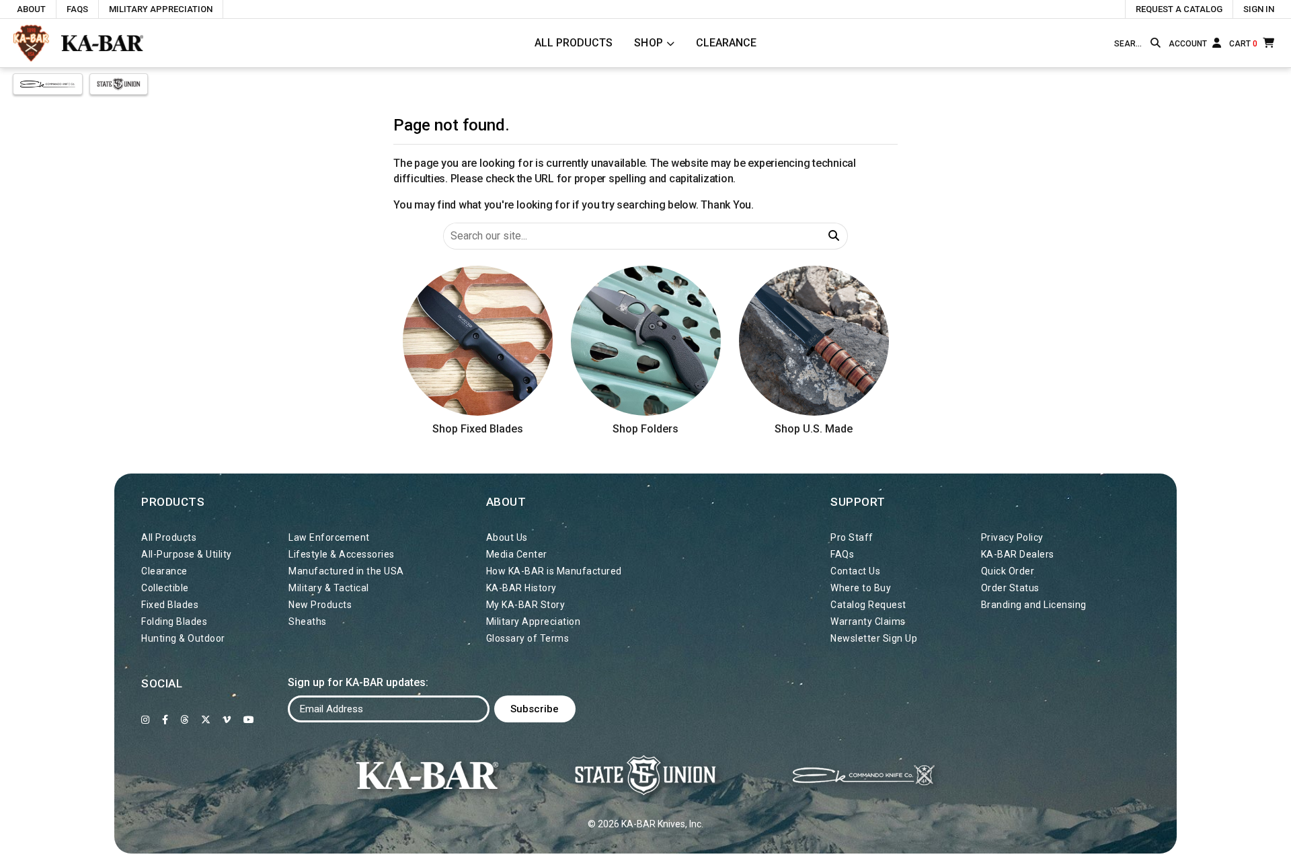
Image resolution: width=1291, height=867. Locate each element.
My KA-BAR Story (525, 604)
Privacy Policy (1012, 537)
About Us (507, 537)
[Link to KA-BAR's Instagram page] (145, 720)
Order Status (1010, 587)
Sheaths (307, 621)
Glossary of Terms (528, 638)
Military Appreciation (160, 9)
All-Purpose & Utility (186, 554)
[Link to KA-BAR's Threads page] (184, 720)
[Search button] (1155, 43)
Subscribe (534, 709)
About (31, 9)
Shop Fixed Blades (477, 428)
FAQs (77, 9)
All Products (574, 42)
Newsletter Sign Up (873, 638)
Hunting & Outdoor (183, 638)
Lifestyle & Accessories (341, 554)
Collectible (165, 587)
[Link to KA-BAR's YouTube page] (249, 720)
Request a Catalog (1179, 9)
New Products (320, 604)
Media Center (516, 554)
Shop (649, 42)
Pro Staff (851, 537)
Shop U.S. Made (814, 428)
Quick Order (1008, 571)
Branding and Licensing (1034, 604)
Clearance (726, 42)
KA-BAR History (521, 587)
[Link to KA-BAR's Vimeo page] (227, 720)
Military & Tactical (328, 587)
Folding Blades (174, 621)
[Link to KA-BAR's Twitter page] (206, 720)
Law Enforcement (329, 537)
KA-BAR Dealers (1017, 554)
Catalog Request (868, 604)
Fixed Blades (169, 604)
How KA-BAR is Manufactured (554, 571)
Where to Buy (860, 587)
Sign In (1258, 9)
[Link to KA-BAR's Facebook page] (165, 720)
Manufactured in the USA (346, 571)
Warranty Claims (868, 621)
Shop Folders (645, 428)
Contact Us (855, 571)
